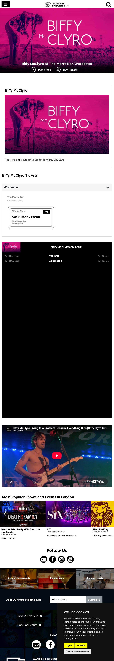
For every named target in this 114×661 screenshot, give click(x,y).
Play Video (44, 69)
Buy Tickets (70, 69)
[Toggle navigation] (5, 4)
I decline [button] (81, 645)
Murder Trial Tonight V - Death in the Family (20, 530)
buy (46, 212)
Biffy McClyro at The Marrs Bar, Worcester (57, 64)
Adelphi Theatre (8, 534)
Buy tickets (103, 256)
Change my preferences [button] (77, 651)
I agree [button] (69, 645)
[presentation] (5, 514)
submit (93, 599)
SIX (49, 529)
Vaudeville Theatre (56, 532)
